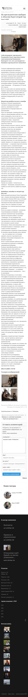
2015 (2, 616)
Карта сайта (11, 694)
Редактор (4, 694)
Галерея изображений (13, 25)
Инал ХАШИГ (5, 19)
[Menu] (24, 8)
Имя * (4, 455)
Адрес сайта (6, 467)
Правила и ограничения (10, 536)
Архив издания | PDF (21, 694)
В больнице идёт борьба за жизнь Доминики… (11, 555)
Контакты (8, 525)
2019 (2, 605)
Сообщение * (6, 437)
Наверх (25, 478)
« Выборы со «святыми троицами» (14, 416)
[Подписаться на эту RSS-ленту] (25, 619)
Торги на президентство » (10, 419)
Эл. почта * (6, 461)
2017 (2, 611)
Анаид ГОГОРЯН (17, 493)
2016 (2, 614)
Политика (15, 411)
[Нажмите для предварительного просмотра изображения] (14, 43)
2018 (2, 608)
